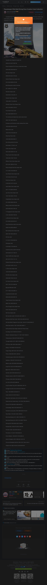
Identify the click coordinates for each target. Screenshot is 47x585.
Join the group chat (27, 43)
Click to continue (27, 41)
